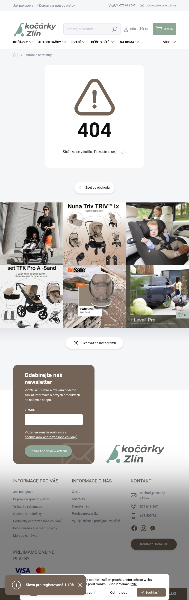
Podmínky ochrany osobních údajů (37, 521)
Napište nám (81, 506)
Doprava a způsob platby (57, 5)
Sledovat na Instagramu (99, 343)
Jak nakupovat (24, 5)
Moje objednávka (25, 535)
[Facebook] (134, 527)
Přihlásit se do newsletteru (48, 451)
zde (134, 584)
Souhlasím (154, 592)
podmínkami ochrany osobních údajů (51, 437)
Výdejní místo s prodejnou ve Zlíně (96, 521)
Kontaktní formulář (153, 544)
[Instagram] (143, 527)
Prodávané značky (85, 513)
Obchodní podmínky (27, 514)
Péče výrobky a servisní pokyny (35, 528)
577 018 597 (149, 506)
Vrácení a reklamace (27, 506)
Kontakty (78, 499)
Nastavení (87, 592)
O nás (76, 491)
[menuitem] (23, 42)
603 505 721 (149, 515)
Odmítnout (118, 592)
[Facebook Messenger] (152, 527)
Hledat (114, 29)
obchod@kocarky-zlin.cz (153, 495)
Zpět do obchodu (98, 187)
